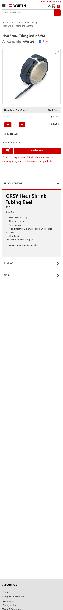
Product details (13, 183)
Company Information (13, 596)
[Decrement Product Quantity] (7, 124)
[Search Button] (57, 12)
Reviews (8, 263)
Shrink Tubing (31, 23)
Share (45, 41)
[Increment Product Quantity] (22, 124)
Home (5, 23)
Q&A (6, 275)
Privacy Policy (9, 605)
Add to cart (37, 151)
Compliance (8, 601)
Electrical (16, 23)
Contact (6, 592)
